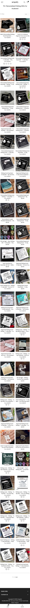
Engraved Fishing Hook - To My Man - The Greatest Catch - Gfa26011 (23, 308)
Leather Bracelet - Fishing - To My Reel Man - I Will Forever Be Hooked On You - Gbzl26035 (22, 540)
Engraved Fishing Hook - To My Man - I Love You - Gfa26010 (7, 424)
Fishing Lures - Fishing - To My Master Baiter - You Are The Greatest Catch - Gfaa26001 (7, 565)
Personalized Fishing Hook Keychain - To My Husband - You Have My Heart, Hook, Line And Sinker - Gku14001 (22, 151)
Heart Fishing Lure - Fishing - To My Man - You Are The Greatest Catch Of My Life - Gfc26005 (7, 286)
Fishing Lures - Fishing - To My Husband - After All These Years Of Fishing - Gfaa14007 (23, 354)
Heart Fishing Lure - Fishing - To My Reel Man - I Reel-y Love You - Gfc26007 (7, 540)
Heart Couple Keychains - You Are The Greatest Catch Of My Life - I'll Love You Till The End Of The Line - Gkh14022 (7, 446)
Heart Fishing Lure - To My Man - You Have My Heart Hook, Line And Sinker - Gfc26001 (22, 400)
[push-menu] (2, 2)
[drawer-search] (24, 2)
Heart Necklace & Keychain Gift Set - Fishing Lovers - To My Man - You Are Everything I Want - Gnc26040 (7, 264)
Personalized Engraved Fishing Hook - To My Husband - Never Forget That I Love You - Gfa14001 (7, 107)
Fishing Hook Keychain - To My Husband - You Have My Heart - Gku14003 (7, 308)
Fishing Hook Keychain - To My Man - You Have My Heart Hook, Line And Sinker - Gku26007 (7, 378)
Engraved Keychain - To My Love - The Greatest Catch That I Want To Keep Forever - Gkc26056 (7, 354)
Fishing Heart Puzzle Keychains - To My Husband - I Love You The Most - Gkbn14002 (22, 286)
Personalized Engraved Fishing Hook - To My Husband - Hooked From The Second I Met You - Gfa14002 (22, 220)
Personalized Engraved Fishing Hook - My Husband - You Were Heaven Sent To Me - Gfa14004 (23, 196)
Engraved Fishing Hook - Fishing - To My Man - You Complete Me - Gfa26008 (22, 424)
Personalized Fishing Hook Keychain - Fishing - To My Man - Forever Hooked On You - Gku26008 (7, 83)
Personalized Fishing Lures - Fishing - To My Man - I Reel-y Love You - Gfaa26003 (7, 196)
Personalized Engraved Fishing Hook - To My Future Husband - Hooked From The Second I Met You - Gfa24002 (22, 242)
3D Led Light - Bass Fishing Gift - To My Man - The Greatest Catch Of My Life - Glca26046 (7, 242)
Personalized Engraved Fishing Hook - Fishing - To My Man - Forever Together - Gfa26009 (23, 83)
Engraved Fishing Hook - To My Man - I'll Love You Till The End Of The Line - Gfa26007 (22, 264)
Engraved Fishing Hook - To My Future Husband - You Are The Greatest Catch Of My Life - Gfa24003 (22, 173)
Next (16, 577)
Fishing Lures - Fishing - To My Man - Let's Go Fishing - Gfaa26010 (23, 492)
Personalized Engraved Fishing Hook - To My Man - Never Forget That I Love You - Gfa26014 (22, 107)
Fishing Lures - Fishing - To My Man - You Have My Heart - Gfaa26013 (7, 492)
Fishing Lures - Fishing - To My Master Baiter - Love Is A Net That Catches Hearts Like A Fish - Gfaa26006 (23, 330)
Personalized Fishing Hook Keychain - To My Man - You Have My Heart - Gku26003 (22, 59)
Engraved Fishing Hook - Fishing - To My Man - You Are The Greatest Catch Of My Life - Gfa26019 (7, 330)
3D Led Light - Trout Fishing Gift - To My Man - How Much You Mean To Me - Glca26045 (22, 468)
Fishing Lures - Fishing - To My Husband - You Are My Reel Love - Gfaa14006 (7, 468)
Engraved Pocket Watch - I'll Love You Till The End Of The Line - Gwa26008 (22, 446)
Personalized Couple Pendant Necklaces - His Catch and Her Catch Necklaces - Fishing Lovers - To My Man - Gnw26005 (7, 220)
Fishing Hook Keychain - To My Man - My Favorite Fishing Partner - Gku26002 (7, 173)
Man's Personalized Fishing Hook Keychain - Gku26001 (7, 35)
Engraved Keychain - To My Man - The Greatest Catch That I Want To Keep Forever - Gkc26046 (7, 129)
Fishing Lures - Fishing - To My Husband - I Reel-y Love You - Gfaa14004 (23, 516)
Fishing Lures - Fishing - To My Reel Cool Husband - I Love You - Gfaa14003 (7, 400)
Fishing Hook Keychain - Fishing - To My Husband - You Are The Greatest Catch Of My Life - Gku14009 (22, 565)
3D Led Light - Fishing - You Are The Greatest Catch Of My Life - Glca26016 (23, 378)
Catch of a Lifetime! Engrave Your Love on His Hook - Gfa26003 (22, 35)
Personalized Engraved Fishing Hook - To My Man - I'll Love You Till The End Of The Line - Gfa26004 (7, 151)
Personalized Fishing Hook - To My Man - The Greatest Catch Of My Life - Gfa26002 (7, 59)
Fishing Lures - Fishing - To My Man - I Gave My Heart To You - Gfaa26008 (7, 516)
